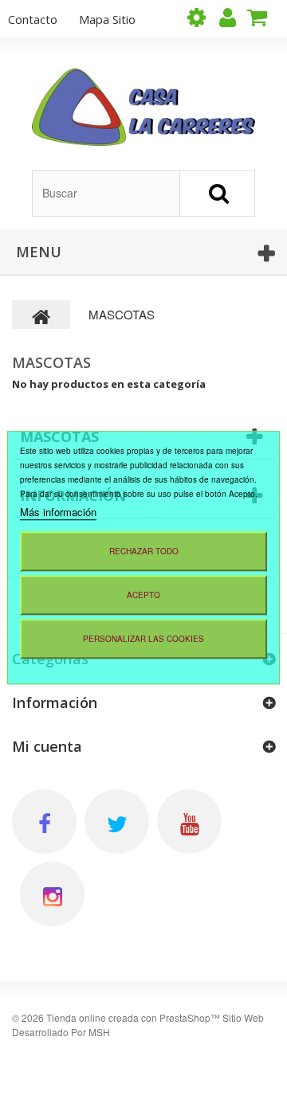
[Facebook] (44, 821)
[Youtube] (189, 821)
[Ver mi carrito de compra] (263, 17)
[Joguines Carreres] (143, 107)
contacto (32, 19)
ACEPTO (143, 595)
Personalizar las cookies (143, 638)
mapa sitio (107, 19)
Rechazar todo (144, 551)
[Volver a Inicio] (41, 314)
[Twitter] (117, 821)
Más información (58, 511)
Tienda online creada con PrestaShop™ (133, 1017)
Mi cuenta (47, 746)
